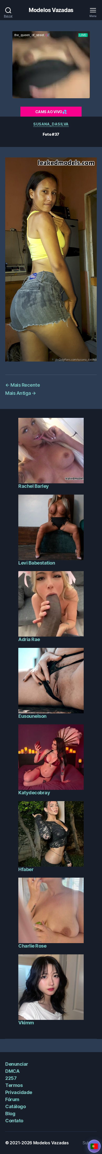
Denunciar (16, 1064)
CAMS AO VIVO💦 (51, 112)
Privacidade (18, 1092)
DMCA (12, 1071)
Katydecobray (34, 792)
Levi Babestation (36, 563)
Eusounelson (32, 716)
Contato (14, 1120)
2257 (10, 1078)
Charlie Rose (32, 946)
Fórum (12, 1099)
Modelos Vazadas (51, 10)
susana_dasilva (51, 124)
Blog (10, 1113)
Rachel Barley (33, 486)
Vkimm (26, 1022)
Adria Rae (29, 639)
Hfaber (25, 869)
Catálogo (15, 1106)
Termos (13, 1085)
